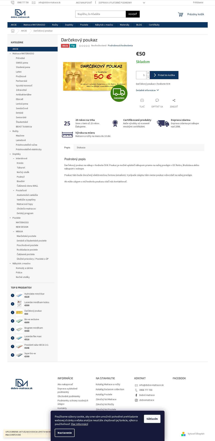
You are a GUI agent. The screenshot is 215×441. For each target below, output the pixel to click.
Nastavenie (65, 433)
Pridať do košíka (166, 75)
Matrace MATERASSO (23, 53)
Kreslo (20, 163)
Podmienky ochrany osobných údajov (73, 402)
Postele (17, 218)
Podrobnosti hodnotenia (120, 45)
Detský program (25, 213)
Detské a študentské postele (32, 240)
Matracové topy (25, 204)
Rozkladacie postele (27, 249)
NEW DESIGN (22, 227)
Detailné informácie (146, 90)
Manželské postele (26, 236)
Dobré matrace (147, 395)
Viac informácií (79, 424)
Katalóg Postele (104, 394)
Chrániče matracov (26, 208)
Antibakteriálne (23, 94)
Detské (19, 113)
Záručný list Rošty (105, 404)
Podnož (21, 177)
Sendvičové (22, 108)
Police (19, 272)
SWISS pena (22, 63)
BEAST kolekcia (24, 126)
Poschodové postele (27, 245)
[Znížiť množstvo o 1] (148, 77)
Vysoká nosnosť (24, 85)
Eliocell (19, 99)
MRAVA (19, 231)
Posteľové (21, 190)
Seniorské (21, 117)
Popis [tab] (67, 147)
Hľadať (132, 14)
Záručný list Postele (106, 409)
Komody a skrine (24, 268)
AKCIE (15, 49)
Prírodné (20, 58)
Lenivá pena (22, 104)
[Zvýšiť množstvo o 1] (148, 73)
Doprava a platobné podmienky (115, 2)
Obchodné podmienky (69, 396)
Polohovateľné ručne (26, 145)
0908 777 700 (145, 390)
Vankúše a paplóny (26, 199)
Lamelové (21, 140)
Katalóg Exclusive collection (110, 389)
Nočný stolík (23, 172)
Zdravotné (21, 90)
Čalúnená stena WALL (27, 186)
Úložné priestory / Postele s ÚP (33, 259)
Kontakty (62, 408)
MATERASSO (22, 222)
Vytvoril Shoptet (196, 434)
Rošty (16, 131)
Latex (18, 72)
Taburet (21, 167)
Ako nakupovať (84, 2)
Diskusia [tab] (81, 147)
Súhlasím (152, 419)
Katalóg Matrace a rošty (108, 384)
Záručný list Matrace (106, 399)
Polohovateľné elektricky (29, 149)
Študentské (22, 122)
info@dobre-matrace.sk (151, 385)
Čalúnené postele (26, 254)
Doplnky (17, 154)
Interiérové (21, 158)
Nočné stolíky (23, 277)
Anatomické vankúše (27, 195)
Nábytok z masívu (21, 263)
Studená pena (23, 67)
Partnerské (21, 81)
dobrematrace (146, 400)
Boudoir (21, 181)
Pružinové (21, 76)
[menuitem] (13, 25)
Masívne (20, 135)
